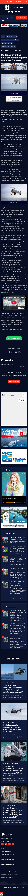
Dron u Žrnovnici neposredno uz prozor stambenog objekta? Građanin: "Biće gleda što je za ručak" (13, 812)
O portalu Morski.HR (6, 851)
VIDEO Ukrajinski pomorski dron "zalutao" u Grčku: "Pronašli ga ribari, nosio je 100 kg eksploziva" (14, 770)
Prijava (13, 18)
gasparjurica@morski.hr (15, 871)
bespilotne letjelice (7, 43)
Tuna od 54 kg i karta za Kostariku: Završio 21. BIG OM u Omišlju (17, 541)
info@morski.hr (10, 868)
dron (3, 36)
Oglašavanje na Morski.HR (7, 854)
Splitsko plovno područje (8, 46)
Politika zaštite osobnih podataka (9, 857)
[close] (26, 2)
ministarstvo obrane (7, 40)
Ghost (22, 887)
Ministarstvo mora (12, 36)
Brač (16, 40)
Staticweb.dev (14, 889)
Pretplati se (21, 18)
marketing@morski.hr (12, 874)
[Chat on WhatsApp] (14, 338)
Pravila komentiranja (7, 364)
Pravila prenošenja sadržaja (8, 859)
